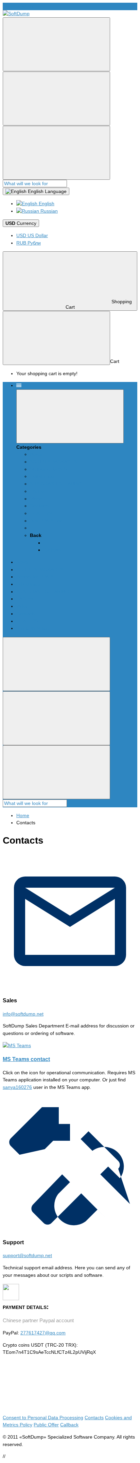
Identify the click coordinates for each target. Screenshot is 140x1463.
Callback (52, 550)
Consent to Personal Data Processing (43, 1417)
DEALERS (41, 513)
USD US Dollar (32, 235)
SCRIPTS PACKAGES (53, 461)
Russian (48, 211)
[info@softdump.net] (70, 986)
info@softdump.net (23, 6)
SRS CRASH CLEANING (56, 483)
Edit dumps (42, 476)
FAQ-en (38, 491)
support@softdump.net (27, 1255)
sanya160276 (17, 1087)
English (45, 203)
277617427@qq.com (43, 1332)
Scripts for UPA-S (48, 469)
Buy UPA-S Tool (47, 520)
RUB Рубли (28, 243)
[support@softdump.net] (70, 1228)
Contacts (39, 505)
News (36, 454)
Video (36, 498)
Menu (27, 385)
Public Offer (46, 1424)
